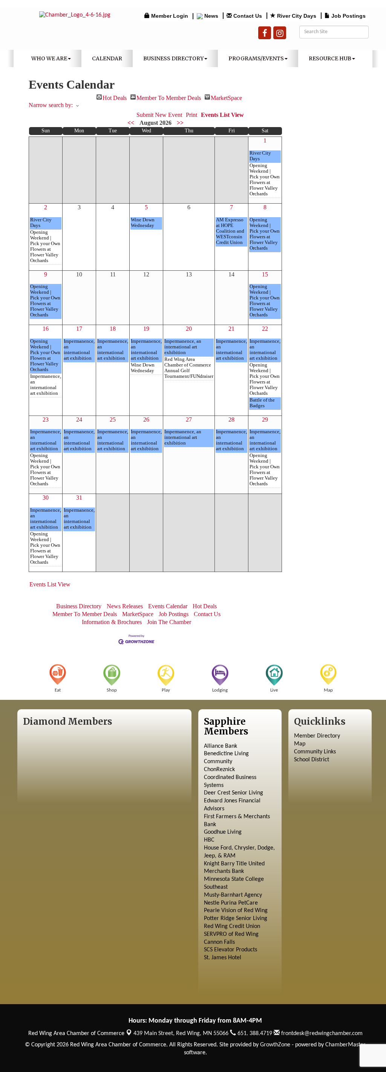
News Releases (125, 606)
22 (265, 328)
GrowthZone (275, 1045)
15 (265, 274)
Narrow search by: (51, 105)
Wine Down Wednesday (143, 222)
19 (146, 328)
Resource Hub (330, 58)
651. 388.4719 (254, 1034)
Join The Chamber (169, 622)
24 (79, 419)
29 (265, 419)
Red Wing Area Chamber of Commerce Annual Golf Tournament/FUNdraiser (188, 368)
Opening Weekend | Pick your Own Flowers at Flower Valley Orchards (265, 179)
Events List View (222, 115)
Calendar (107, 58)
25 (113, 419)
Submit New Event (159, 115)
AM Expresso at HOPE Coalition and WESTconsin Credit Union (230, 231)
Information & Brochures (112, 622)
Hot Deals (115, 97)
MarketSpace (226, 97)
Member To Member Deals (168, 97)
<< (130, 123)
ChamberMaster (345, 1045)
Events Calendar (167, 606)
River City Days (260, 155)
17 (79, 328)
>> (180, 123)
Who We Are (49, 58)
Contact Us (207, 614)
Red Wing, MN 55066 (180, 1034)
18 (113, 328)
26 (146, 419)
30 (46, 497)
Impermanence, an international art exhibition (45, 385)
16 (46, 328)
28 (231, 419)
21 (231, 328)
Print (191, 115)
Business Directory (173, 58)
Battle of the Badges (262, 402)
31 (79, 497)
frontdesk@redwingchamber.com (321, 1034)
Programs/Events (256, 58)
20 (189, 328)
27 (189, 419)
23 (46, 419)
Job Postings (173, 614)
